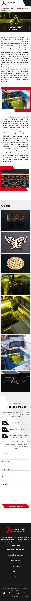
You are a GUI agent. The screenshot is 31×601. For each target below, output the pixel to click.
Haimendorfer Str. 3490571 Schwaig (18, 436)
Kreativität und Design (15, 550)
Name (4, 453)
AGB (4, 596)
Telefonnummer (7, 477)
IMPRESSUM (24, 596)
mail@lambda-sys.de (18, 429)
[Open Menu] (28, 3)
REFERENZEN (15, 560)
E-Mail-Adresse (7, 469)
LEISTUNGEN (12, 8)
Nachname (6, 461)
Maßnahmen (15, 566)
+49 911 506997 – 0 (18, 423)
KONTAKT (15, 571)
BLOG (15, 577)
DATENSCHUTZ (13, 596)
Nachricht (5, 484)
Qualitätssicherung (15, 555)
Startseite (4, 8)
